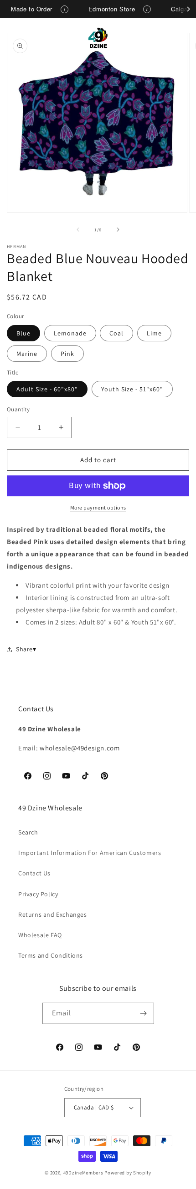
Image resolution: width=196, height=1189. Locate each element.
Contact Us (34, 873)
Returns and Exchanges (52, 914)
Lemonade (70, 333)
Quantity (18, 409)
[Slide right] (118, 230)
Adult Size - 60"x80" (47, 389)
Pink (67, 354)
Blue (23, 333)
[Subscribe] (144, 1013)
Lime (154, 333)
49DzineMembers (83, 1172)
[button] (18, 38)
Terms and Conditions (50, 955)
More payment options (98, 507)
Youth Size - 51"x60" (132, 389)
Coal (116, 333)
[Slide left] (78, 230)
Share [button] (24, 649)
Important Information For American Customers (89, 853)
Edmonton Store (111, 9)
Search (28, 832)
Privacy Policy (38, 894)
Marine (26, 354)
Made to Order (31, 9)
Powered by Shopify (127, 1172)
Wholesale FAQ (40, 935)
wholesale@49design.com (79, 748)
